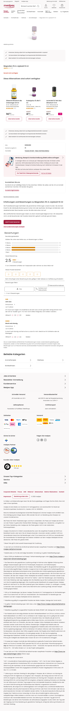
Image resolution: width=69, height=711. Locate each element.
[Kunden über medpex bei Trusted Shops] (13, 467)
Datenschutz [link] (39, 492)
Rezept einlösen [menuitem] (6, 11)
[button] (27, 173)
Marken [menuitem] (55, 12)
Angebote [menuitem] (65, 12)
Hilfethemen (62, 1)
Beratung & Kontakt (52, 1)
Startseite (6, 17)
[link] (7, 450)
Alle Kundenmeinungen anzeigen (14, 226)
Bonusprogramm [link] (8, 1)
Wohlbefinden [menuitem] (31, 12)
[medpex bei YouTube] (45, 440)
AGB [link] (24, 492)
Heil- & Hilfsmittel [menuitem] (48, 11)
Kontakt (61, 492)
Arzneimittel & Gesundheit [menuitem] (21, 12)
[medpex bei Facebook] (38, 440)
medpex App (24, 1)
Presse (20, 492)
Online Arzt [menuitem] (13, 11)
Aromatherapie (33, 17)
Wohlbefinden (15, 17)
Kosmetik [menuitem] (40, 12)
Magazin (17, 1)
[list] (34, 33)
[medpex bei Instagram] (41, 440)
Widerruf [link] (30, 492)
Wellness (23, 17)
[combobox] (30, 6)
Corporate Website (10, 492)
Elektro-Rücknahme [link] (51, 492)
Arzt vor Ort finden (46, 173)
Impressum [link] (7, 496)
